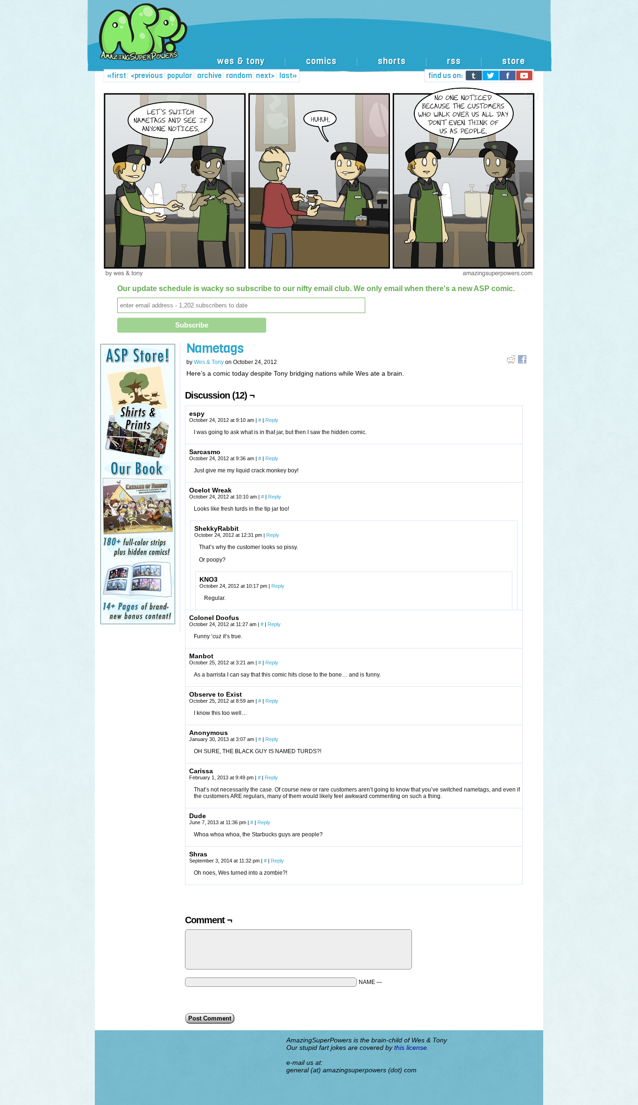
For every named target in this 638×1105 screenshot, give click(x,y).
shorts (392, 61)
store (513, 61)
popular (179, 75)
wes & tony (241, 61)
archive (209, 75)
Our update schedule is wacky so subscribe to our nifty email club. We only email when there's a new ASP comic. (316, 288)
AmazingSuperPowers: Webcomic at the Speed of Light (319, 42)
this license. (411, 1047)
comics (321, 61)
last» (288, 75)
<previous (147, 75)
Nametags (214, 348)
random (239, 75)
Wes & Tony (209, 362)
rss (454, 61)
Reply (271, 420)
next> (265, 75)
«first (116, 75)
